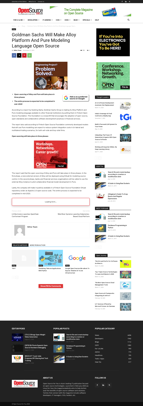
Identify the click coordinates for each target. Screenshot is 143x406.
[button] (128, 20)
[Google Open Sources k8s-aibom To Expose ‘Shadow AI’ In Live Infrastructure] (77, 258)
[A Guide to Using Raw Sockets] (100, 186)
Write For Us (32, 1)
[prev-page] (13, 277)
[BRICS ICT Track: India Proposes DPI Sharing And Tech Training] (17, 359)
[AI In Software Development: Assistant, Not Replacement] (125, 106)
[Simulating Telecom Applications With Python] (51, 258)
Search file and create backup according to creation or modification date (119, 174)
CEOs (67, 20)
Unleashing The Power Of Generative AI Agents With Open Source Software (105, 137)
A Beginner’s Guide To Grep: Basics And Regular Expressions (118, 196)
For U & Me (18, 20)
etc (19, 26)
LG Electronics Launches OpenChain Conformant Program (25, 215)
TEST (14, 268)
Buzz (76, 20)
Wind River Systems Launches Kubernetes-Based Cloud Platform (74, 215)
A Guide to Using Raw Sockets (119, 183)
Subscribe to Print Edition (19, 1)
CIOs (58, 20)
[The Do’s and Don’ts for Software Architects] (125, 264)
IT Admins (47, 20)
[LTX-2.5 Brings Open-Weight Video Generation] (17, 337)
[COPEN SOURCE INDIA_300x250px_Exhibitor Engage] (113, 89)
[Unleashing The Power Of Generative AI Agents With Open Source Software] (125, 138)
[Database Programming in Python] (100, 228)
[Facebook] (122, 1)
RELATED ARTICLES (20, 245)
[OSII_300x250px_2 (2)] (50, 170)
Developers (33, 20)
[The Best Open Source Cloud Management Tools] (125, 285)
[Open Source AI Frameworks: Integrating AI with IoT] (125, 296)
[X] (129, 1)
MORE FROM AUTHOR (37, 245)
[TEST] (24, 258)
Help (97, 20)
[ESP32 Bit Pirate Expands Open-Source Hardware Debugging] (17, 348)
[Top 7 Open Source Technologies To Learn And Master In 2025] (125, 275)
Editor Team (17, 50)
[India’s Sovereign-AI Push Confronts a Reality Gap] (125, 116)
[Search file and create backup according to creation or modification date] (100, 174)
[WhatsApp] (29, 55)
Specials (86, 20)
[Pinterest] (24, 55)
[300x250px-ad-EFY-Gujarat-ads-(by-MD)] (113, 56)
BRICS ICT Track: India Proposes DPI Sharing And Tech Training (36, 358)
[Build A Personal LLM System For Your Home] (125, 127)
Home (14, 26)
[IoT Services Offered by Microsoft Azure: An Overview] (125, 307)
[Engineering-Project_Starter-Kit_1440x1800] (50, 89)
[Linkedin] (125, 1)
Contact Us (41, 1)
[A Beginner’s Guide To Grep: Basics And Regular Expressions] (100, 196)
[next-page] (16, 277)
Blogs (23, 26)
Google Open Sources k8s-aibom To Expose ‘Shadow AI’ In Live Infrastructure (77, 271)
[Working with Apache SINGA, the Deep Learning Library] (125, 150)
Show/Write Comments (50, 286)
